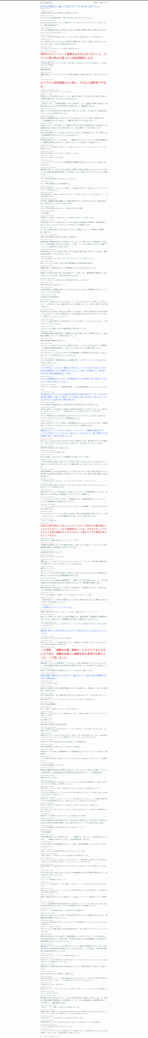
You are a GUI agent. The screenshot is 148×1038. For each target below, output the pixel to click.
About (95, 2)
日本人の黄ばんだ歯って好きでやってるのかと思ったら (70, 6)
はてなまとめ (46, 2)
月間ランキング (103, 2)
